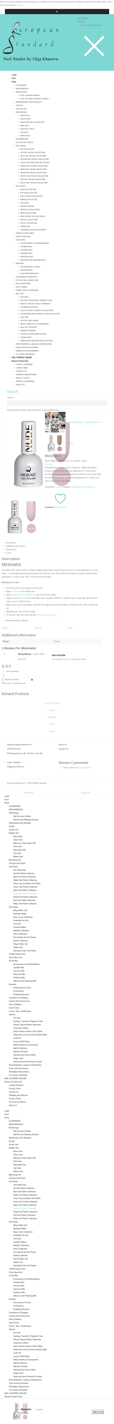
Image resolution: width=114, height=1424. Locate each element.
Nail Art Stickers (28, 327)
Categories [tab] (85, 792)
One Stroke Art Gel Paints (32, 216)
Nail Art (20, 294)
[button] (57, 12)
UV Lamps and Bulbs (18, 1075)
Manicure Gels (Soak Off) (32, 122)
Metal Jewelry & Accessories (34, 324)
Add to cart (98, 1412)
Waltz (51, 731)
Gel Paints (21, 186)
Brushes (20, 263)
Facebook (49, 507)
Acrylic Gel (21, 109)
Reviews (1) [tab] (11, 549)
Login (6, 796)
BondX (32, 595)
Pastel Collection (29, 220)
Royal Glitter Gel (28, 223)
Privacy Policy (23, 378)
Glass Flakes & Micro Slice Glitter (36, 310)
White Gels (25, 136)
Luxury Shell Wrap (29, 321)
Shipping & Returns (15, 766)
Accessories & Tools (30, 267)
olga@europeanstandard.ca (19, 744)
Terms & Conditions (25, 381)
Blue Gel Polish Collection (33, 156)
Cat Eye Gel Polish (24, 142)
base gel (23, 598)
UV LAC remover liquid (46, 615)
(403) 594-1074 (14, 749)
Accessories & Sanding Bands (34, 243)
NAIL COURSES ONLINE (15, 1078)
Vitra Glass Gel (23, 237)
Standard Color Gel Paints (33, 230)
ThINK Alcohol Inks (25, 233)
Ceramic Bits (26, 250)
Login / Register (14, 762)
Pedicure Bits (26, 257)
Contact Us (21, 371)
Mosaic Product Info (20, 361)
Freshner (16, 591)
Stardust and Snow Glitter (33, 334)
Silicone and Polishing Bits (33, 260)
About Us (20, 385)
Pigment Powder (28, 331)
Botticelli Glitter (28, 193)
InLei (6, 799)
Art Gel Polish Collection (32, 152)
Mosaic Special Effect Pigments (35, 304)
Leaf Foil (24, 317)
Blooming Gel (22, 139)
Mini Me (51, 717)
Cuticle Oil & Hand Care (27, 280)
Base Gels (25, 116)
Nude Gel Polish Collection (33, 173)
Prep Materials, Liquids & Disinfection (34, 344)
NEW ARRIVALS (22, 89)
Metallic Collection (30, 210)
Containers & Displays (26, 277)
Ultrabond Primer (19, 595)
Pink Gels (24, 126)
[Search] (8, 403)
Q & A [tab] (8, 553)
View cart (90, 22)
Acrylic (19, 105)
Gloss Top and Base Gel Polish (34, 163)
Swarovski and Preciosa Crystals (36, 341)
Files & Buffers (23, 284)
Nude (51, 724)
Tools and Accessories (27, 347)
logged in (67, 659)
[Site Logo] (30, 43)
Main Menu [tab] (29, 792)
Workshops (21, 92)
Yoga (70, 628)
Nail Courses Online (30, 95)
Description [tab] (11, 543)
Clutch (51, 710)
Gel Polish (21, 146)
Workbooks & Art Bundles (28, 102)
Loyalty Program (24, 365)
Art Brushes (26, 270)
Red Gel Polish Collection (32, 179)
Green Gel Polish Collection (34, 166)
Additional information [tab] (15, 546)
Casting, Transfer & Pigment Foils (36, 300)
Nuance (38, 628)
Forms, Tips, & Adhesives (27, 290)
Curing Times (22, 368)
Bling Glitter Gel (28, 189)
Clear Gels (25, 119)
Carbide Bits (26, 247)
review (48, 464)
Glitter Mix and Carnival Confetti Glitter (40, 314)
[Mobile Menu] (94, 68)
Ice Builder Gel (84, 767)
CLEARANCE (21, 85)
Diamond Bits (26, 253)
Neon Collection (28, 213)
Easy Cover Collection (31, 196)
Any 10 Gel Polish (51, 703)
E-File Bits (20, 240)
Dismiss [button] (20, 5)
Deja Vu (5, 628)
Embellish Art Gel (29, 200)
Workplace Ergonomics (27, 351)
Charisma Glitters (29, 307)
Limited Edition (27, 206)
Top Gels (24, 132)
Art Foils (24, 297)
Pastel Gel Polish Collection (34, 176)
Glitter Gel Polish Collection (34, 159)
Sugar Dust (25, 337)
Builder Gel (21, 112)
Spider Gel (25, 226)
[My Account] (92, 65)
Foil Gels (24, 203)
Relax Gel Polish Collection (33, 183)
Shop (14, 82)
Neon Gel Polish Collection (33, 169)
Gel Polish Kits (27, 149)
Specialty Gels (27, 129)
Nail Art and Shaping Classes (34, 99)
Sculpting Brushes (29, 273)
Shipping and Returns (26, 375)
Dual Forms (21, 287)
